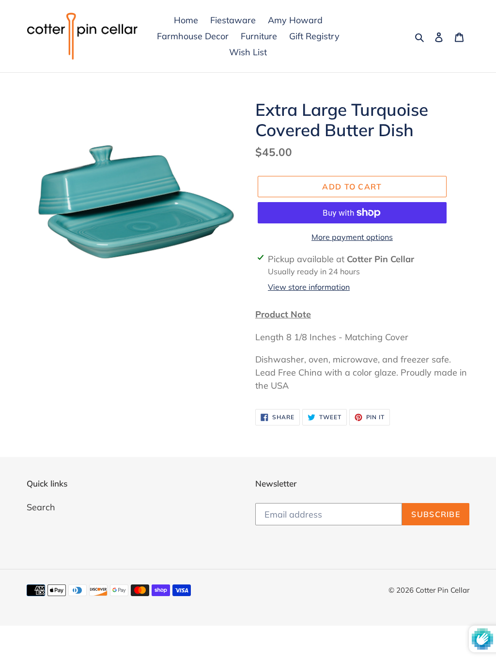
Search (41, 507)
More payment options (352, 237)
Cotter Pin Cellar (442, 590)
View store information (309, 287)
